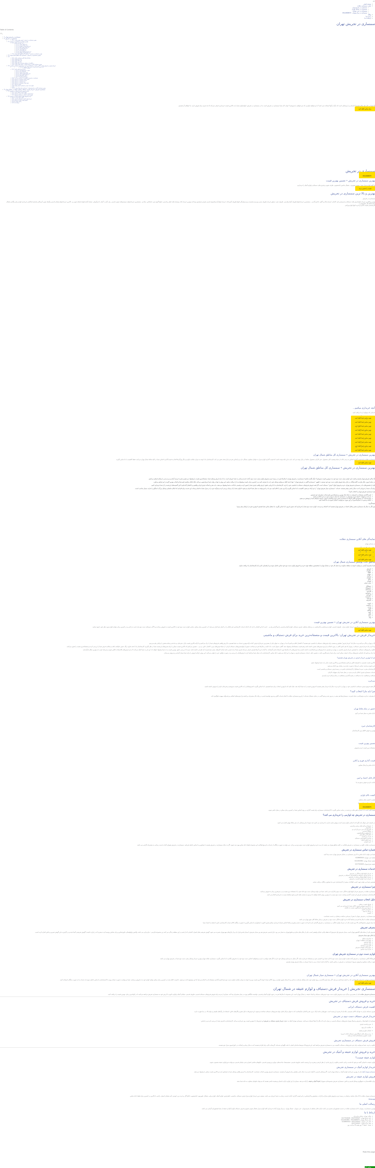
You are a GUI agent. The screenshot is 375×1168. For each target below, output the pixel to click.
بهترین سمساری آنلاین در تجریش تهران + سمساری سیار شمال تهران (30, 88)
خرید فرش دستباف (23, 44)
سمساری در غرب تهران (360, 11)
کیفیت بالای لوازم (23, 75)
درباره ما (368, 16)
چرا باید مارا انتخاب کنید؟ (20, 69)
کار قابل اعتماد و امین (23, 74)
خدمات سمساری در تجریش (21, 80)
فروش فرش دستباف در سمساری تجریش (24, 94)
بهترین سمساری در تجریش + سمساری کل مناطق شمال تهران (28, 53)
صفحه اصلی (367, 4)
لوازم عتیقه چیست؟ (19, 97)
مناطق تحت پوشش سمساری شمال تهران (24, 63)
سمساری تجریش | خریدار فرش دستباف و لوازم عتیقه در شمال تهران (25, 89)
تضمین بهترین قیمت (23, 72)
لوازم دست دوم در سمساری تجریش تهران (24, 85)
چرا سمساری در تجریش (20, 81)
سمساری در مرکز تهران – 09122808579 (354, 13)
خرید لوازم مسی (22, 49)
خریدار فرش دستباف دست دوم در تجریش (24, 93)
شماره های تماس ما (23, 76)
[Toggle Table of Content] (1, 34)
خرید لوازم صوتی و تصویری (25, 46)
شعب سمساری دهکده (364, 6)
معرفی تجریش (18, 84)
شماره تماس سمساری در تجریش (22, 79)
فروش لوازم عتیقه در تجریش (21, 100)
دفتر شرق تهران (18, 59)
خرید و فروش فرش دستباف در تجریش (19, 91)
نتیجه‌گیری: (28, 68)
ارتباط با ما (367, 18)
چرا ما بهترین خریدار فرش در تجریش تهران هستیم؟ (34, 67)
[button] (187, 1)
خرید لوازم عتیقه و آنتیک (24, 47)
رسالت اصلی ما (18, 101)
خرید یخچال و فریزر (23, 45)
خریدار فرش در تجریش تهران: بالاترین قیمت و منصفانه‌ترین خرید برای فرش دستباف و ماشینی (33, 65)
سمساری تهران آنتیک (368, 1072)
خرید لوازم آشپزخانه (23, 48)
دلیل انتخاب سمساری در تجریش (22, 83)
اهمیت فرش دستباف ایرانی (21, 92)
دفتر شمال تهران (18, 60)
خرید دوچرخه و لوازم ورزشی (25, 51)
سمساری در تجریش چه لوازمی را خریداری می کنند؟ (26, 78)
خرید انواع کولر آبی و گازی (24, 52)
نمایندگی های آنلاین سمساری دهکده (22, 58)
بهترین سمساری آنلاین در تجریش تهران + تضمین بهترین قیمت (28, 64)
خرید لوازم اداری (22, 50)
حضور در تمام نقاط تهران (24, 70)
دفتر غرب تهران (18, 61)
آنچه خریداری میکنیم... (19, 42)
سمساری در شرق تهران (359, 7)
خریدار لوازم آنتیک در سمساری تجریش (23, 98)
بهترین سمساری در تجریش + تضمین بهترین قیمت (25, 40)
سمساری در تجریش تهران (12, 37)
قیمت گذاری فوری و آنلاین (24, 73)
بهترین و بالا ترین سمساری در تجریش (19, 41)
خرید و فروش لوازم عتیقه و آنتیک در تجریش (20, 96)
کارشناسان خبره (22, 71)
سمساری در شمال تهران (359, 9)
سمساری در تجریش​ (11, 38)
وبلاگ (369, 14)
